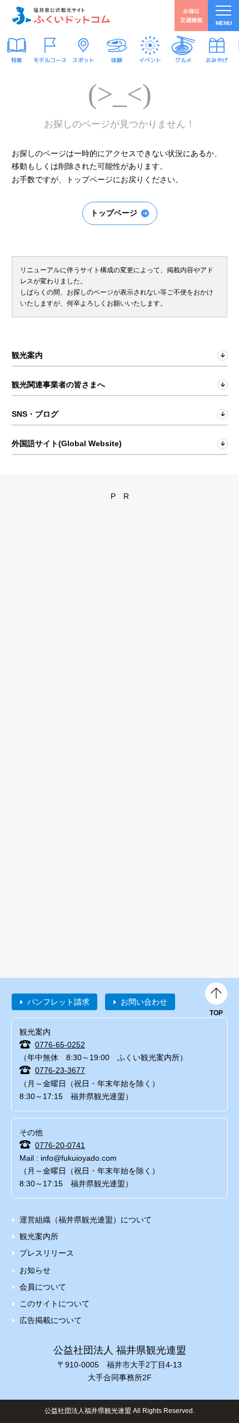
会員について (42, 1286)
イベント (150, 60)
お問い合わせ (144, 1001)
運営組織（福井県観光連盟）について (85, 1219)
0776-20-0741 (60, 1145)
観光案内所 (38, 1236)
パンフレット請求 (58, 1001)
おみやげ (217, 60)
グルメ (183, 60)
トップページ (114, 212)
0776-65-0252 (60, 1044)
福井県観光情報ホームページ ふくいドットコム (61, 15)
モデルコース (50, 60)
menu (224, 23)
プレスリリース (46, 1253)
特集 (16, 60)
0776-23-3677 (60, 1070)
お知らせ (35, 1270)
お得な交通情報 (191, 15)
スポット (83, 60)
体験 (116, 60)
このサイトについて (54, 1303)
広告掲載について (50, 1320)
